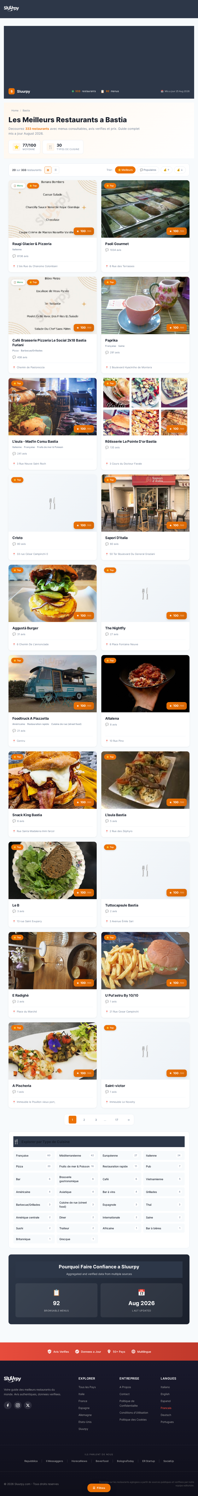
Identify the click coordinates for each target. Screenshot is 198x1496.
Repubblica (31, 1461)
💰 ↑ (167, 169)
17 (116, 1119)
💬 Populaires (148, 169)
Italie (81, 1394)
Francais (166, 1408)
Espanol (166, 1401)
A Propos (125, 1387)
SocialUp (168, 1461)
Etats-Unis (85, 1421)
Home (15, 110)
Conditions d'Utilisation (133, 1412)
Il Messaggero (54, 1461)
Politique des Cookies (133, 1419)
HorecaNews (79, 1461)
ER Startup (148, 1461)
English (165, 1394)
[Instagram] (18, 1405)
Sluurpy (83, 1428)
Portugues (167, 1421)
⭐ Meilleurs (125, 169)
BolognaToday (125, 1461)
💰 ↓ (180, 169)
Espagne (84, 1408)
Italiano (165, 1387)
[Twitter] (28, 1405)
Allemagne (85, 1415)
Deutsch (166, 1415)
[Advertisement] (99, 57)
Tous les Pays (87, 1387)
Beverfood (102, 1461)
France (83, 1401)
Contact (124, 1394)
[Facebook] (8, 1405)
